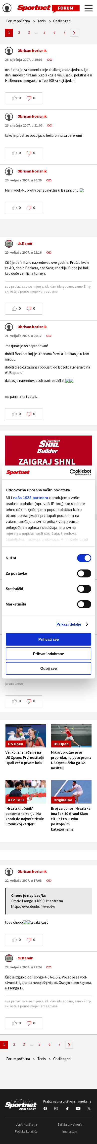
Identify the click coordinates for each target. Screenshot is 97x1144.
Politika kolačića (26, 1131)
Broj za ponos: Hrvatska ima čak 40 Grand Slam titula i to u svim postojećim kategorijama (71, 819)
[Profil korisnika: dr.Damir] (9, 245)
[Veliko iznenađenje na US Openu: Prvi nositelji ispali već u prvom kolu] (25, 736)
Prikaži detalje (68, 624)
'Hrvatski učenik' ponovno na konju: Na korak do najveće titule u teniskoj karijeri (24, 816)
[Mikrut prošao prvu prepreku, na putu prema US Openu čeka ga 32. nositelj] (71, 736)
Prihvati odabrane (48, 654)
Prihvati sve (48, 639)
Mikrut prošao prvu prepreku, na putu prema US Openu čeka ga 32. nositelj (71, 760)
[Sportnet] (48, 8)
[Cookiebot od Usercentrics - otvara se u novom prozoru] (69, 472)
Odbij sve (48, 668)
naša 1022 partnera (30, 498)
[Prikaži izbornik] (89, 9)
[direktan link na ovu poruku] (49, 59)
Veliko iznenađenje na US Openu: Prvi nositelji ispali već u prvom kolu (24, 758)
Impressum (69, 1131)
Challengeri (62, 21)
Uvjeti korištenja (26, 1124)
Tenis (41, 21)
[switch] (84, 573)
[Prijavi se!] (6, 8)
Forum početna (18, 21)
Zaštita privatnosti (69, 1124)
